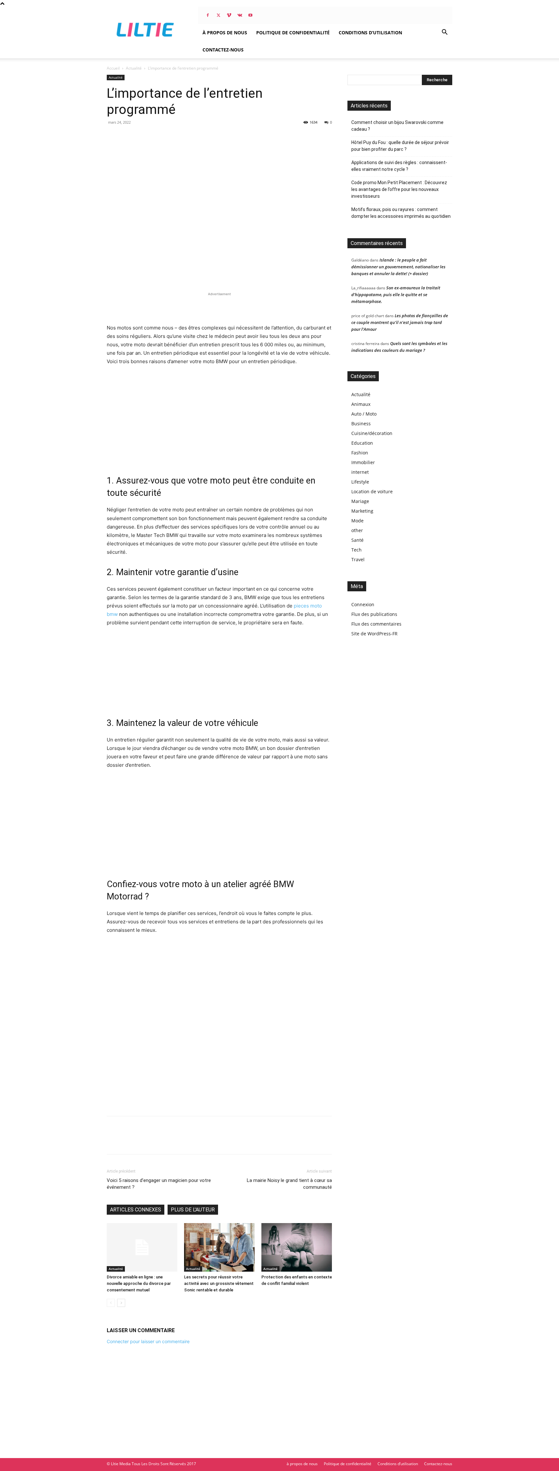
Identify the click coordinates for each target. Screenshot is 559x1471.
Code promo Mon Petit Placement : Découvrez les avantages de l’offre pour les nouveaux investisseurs (399, 189)
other (357, 530)
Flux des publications (374, 614)
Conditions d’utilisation (370, 32)
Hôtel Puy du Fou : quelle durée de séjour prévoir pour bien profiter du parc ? (400, 146)
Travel (358, 559)
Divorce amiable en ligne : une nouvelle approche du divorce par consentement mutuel (139, 1283)
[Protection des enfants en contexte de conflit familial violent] (296, 1247)
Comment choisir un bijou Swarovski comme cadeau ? (397, 126)
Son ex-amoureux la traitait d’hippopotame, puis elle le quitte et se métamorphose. (395, 294)
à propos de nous (225, 32)
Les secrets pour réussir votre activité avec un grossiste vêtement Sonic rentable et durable (219, 1283)
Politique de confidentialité (293, 32)
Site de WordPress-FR (374, 633)
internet (360, 472)
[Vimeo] (229, 15)
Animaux (360, 404)
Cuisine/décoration (371, 433)
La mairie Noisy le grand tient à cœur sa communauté (289, 1183)
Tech (356, 550)
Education (362, 443)
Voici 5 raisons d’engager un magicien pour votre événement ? (159, 1183)
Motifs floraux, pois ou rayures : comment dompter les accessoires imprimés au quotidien (401, 213)
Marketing (362, 511)
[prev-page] (111, 1303)
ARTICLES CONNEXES (135, 1210)
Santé (357, 540)
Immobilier (363, 462)
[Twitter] (218, 15)
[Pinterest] (143, 1140)
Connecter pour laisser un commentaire (148, 1341)
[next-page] (121, 1303)
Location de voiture (372, 491)
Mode (357, 521)
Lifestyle (360, 482)
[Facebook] (208, 15)
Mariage (360, 501)
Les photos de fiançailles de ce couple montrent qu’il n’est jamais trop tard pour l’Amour (399, 322)
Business (361, 423)
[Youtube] (250, 15)
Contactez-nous (223, 50)
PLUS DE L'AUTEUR (193, 1210)
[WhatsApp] (157, 1140)
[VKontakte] (240, 15)
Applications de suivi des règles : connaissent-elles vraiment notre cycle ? (399, 166)
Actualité (134, 68)
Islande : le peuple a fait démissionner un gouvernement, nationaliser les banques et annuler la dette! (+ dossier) (398, 266)
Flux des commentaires (376, 624)
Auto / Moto (364, 414)
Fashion (359, 453)
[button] (444, 33)
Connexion (362, 604)
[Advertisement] (219, 307)
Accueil (113, 68)
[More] (173, 1140)
